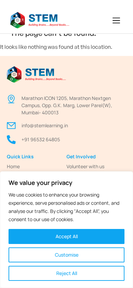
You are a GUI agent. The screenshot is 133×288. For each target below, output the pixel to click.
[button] (116, 21)
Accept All (67, 236)
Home (13, 166)
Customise (66, 254)
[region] (66, 229)
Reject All (66, 273)
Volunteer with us (85, 166)
